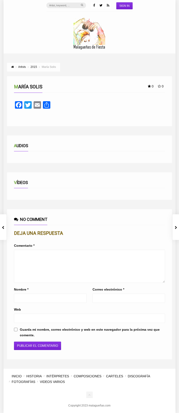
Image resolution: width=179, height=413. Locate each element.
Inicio (17, 376)
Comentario (24, 245)
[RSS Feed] (108, 5)
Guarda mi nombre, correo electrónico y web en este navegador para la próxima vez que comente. (90, 332)
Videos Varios (52, 382)
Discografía (139, 376)
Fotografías (23, 382)
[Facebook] (94, 5)
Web (17, 309)
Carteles (114, 376)
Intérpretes (57, 376)
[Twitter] (101, 5)
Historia (34, 376)
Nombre (21, 289)
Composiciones (87, 376)
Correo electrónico (108, 289)
